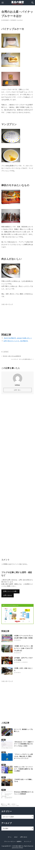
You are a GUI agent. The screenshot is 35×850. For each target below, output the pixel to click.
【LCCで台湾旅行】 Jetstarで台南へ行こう (18, 338)
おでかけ (21, 20)
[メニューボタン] (2, 3)
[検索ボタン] (32, 3)
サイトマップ (27, 841)
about (15, 837)
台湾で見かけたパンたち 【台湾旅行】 (16, 341)
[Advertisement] (15, 317)
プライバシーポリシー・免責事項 (12, 841)
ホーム (9, 837)
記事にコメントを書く (10, 591)
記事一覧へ (17, 390)
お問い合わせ (7, 595)
